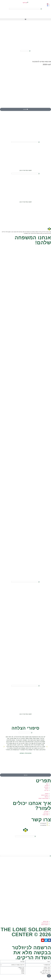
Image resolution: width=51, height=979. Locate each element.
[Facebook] (49, 940)
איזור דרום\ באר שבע (45, 972)
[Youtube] (42, 940)
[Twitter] (46, 940)
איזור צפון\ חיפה (46, 970)
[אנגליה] (12, 973)
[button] (25, 19)
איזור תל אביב (46, 968)
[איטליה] (12, 970)
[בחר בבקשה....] (12, 967)
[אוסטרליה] (12, 969)
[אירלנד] (12, 971)
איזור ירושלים (47, 967)
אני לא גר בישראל (46, 973)
